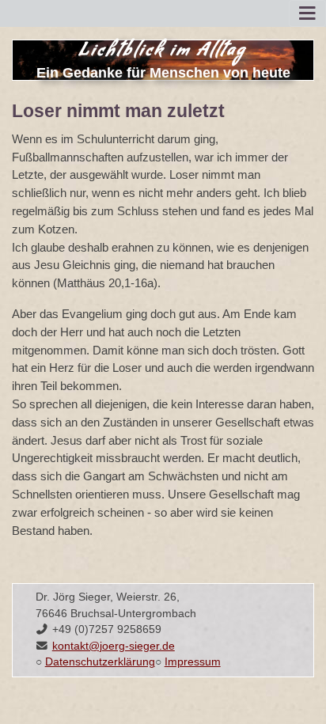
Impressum (193, 662)
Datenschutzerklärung (100, 662)
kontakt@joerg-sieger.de (113, 646)
